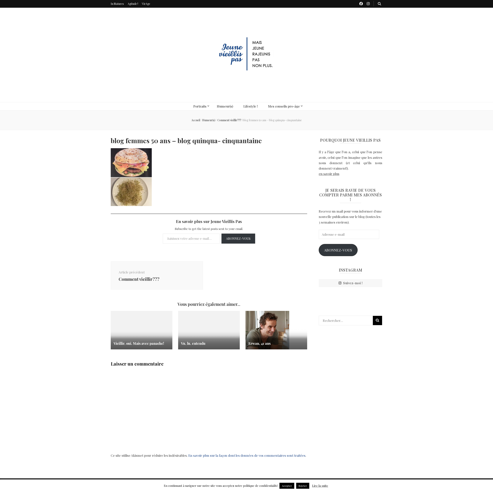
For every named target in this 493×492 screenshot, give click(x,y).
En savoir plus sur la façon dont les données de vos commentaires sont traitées (246, 455)
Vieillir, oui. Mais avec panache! (139, 343)
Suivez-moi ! (352, 283)
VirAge (146, 4)
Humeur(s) (225, 106)
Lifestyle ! (250, 106)
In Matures (117, 4)
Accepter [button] (287, 485)
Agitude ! (133, 4)
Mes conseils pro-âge (284, 106)
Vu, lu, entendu (193, 343)
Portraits (199, 106)
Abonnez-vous (238, 238)
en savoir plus (329, 174)
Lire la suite (320, 486)
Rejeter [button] (302, 485)
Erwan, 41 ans (259, 343)
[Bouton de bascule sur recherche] (379, 3)
